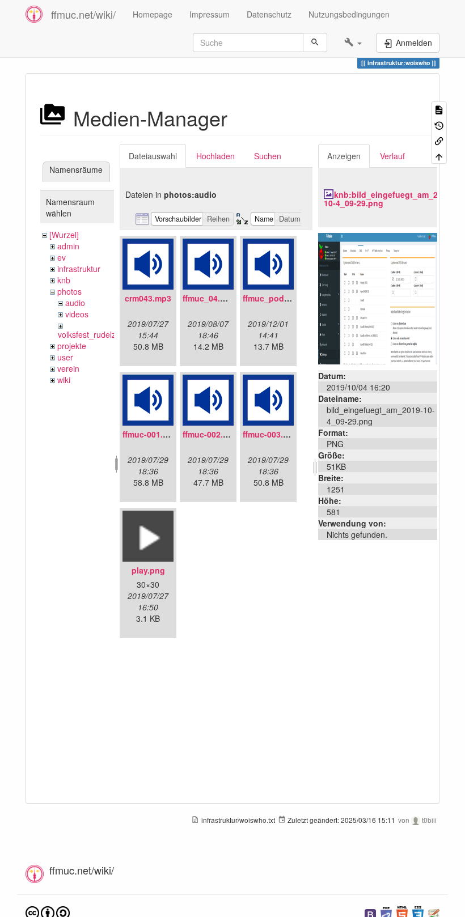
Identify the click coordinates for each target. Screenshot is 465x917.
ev (61, 257)
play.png (148, 570)
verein (68, 368)
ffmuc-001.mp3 (150, 434)
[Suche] (315, 42)
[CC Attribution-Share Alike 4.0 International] (48, 912)
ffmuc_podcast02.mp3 (285, 298)
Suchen (267, 156)
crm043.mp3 (148, 298)
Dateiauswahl (153, 156)
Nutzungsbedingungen (349, 14)
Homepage (152, 14)
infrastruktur (78, 268)
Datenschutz (269, 14)
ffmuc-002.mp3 (211, 434)
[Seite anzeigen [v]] (439, 109)
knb (63, 280)
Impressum (209, 14)
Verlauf (392, 156)
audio (75, 302)
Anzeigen (344, 156)
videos (76, 314)
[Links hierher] (439, 140)
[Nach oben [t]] (439, 155)
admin (68, 246)
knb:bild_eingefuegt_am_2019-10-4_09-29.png (389, 199)
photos (69, 291)
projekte (71, 345)
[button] (353, 42)
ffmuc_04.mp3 (209, 298)
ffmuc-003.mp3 (271, 434)
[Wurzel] (64, 234)
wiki (63, 379)
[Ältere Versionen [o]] (439, 124)
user (65, 357)
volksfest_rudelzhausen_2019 (111, 334)
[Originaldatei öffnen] (377, 297)
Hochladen (215, 156)
